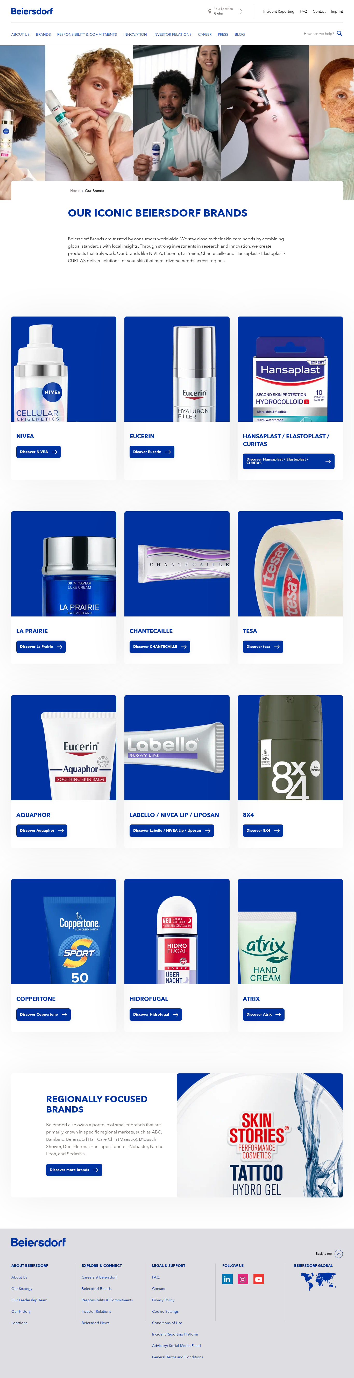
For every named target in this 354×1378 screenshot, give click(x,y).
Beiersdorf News (95, 1323)
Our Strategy (21, 1289)
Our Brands (94, 191)
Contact (319, 11)
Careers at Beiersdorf (99, 1277)
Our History (21, 1312)
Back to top (324, 1253)
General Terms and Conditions (177, 1357)
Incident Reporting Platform (175, 1334)
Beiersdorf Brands (96, 1289)
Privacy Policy (163, 1300)
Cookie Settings (165, 1312)
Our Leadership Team (29, 1300)
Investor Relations (96, 1312)
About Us (19, 1277)
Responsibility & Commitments (107, 1300)
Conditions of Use (167, 1323)
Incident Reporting (278, 11)
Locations (19, 1323)
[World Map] (318, 1282)
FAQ (303, 11)
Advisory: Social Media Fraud (176, 1346)
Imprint (337, 11)
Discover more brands (69, 1170)
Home (75, 191)
